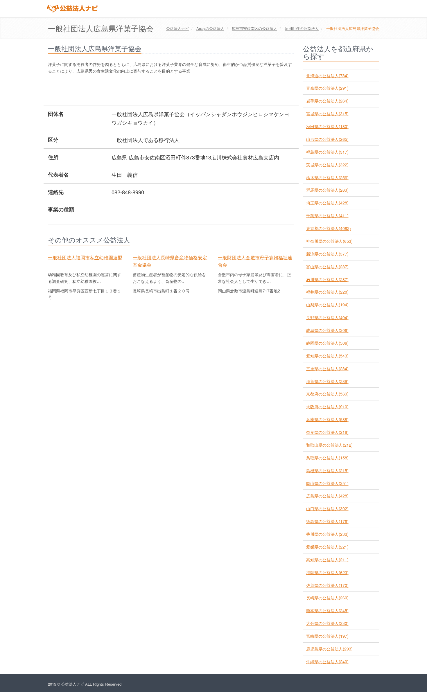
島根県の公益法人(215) (327, 470)
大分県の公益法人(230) (327, 623)
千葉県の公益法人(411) (327, 215)
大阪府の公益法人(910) (327, 406)
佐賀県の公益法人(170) (327, 585)
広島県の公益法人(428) (327, 496)
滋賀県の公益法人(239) (327, 381)
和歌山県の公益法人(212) (329, 445)
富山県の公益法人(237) (327, 266)
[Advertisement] (153, 90)
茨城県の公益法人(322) (327, 165)
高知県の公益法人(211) (327, 559)
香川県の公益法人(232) (327, 534)
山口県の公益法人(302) (327, 508)
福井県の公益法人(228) (327, 292)
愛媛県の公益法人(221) (327, 547)
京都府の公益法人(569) (327, 394)
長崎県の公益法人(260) (327, 598)
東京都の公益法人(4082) (328, 228)
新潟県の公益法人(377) (327, 254)
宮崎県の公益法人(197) (327, 636)
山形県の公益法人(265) (327, 139)
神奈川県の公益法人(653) (329, 241)
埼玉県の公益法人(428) (327, 203)
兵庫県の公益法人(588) (327, 419)
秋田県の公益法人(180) (327, 126)
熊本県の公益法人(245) (327, 610)
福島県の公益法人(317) (327, 152)
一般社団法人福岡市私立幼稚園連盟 (85, 257)
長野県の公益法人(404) (327, 317)
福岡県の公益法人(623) (327, 572)
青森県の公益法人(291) (327, 88)
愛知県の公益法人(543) (327, 356)
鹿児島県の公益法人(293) (329, 649)
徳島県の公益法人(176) (327, 521)
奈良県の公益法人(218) (327, 432)
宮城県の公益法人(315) (327, 113)
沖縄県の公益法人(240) (327, 661)
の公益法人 (210, 28)
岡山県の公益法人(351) (327, 483)
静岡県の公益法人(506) (327, 343)
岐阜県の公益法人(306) (327, 330)
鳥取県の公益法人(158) (327, 458)
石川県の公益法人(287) (327, 279)
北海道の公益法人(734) (327, 75)
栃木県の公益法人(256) (327, 177)
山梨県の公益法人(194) (327, 305)
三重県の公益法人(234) (327, 368)
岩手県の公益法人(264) (327, 101)
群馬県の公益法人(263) (327, 190)
